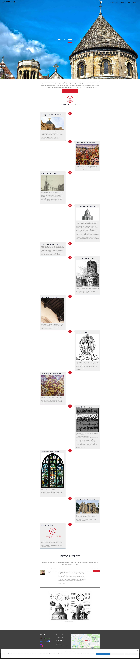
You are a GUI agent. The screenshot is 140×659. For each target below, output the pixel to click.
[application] (72, 586)
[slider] (84, 586)
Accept (103, 653)
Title (48, 568)
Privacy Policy (8, 656)
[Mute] (82, 585)
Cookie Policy (4, 656)
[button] (137, 650)
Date (89, 568)
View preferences (131, 653)
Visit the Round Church (70, 90)
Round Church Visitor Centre (78, 83)
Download (96, 571)
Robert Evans (54, 571)
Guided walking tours (74, 85)
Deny (117, 653)
